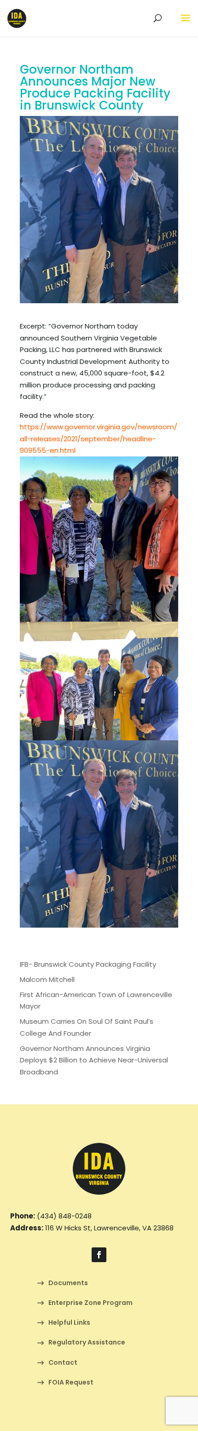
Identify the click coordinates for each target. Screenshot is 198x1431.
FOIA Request (70, 1383)
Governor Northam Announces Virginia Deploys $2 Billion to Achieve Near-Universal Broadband (94, 1060)
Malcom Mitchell (47, 979)
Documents (68, 1283)
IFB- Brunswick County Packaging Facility (88, 964)
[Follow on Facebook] (99, 1254)
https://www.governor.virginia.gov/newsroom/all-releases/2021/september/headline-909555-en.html (98, 438)
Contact (62, 1363)
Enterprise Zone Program (90, 1303)
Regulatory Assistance (86, 1343)
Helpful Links (69, 1323)
